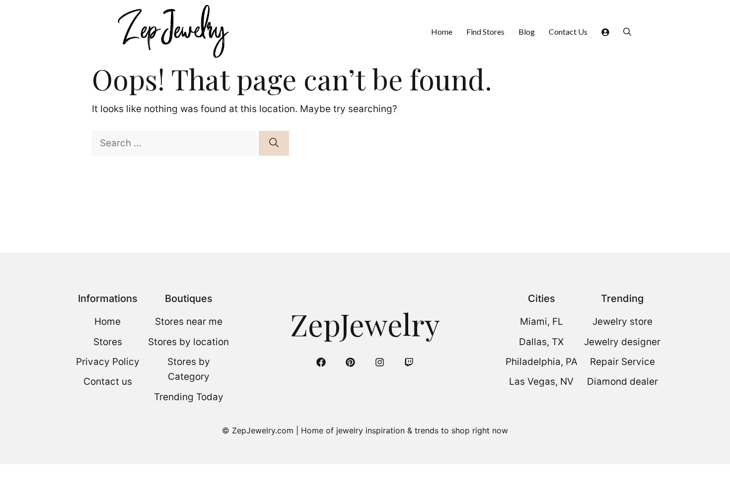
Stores (107, 342)
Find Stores (485, 31)
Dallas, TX (541, 342)
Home (441, 31)
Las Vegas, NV (541, 381)
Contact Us (568, 31)
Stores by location (188, 342)
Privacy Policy (108, 361)
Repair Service (622, 361)
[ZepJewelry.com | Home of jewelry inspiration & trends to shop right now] (172, 31)
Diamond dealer (622, 381)
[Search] (274, 143)
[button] (627, 31)
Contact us (107, 381)
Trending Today (188, 397)
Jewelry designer (622, 342)
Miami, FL (541, 321)
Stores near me (188, 321)
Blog (526, 31)
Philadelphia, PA (542, 361)
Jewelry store (622, 321)
